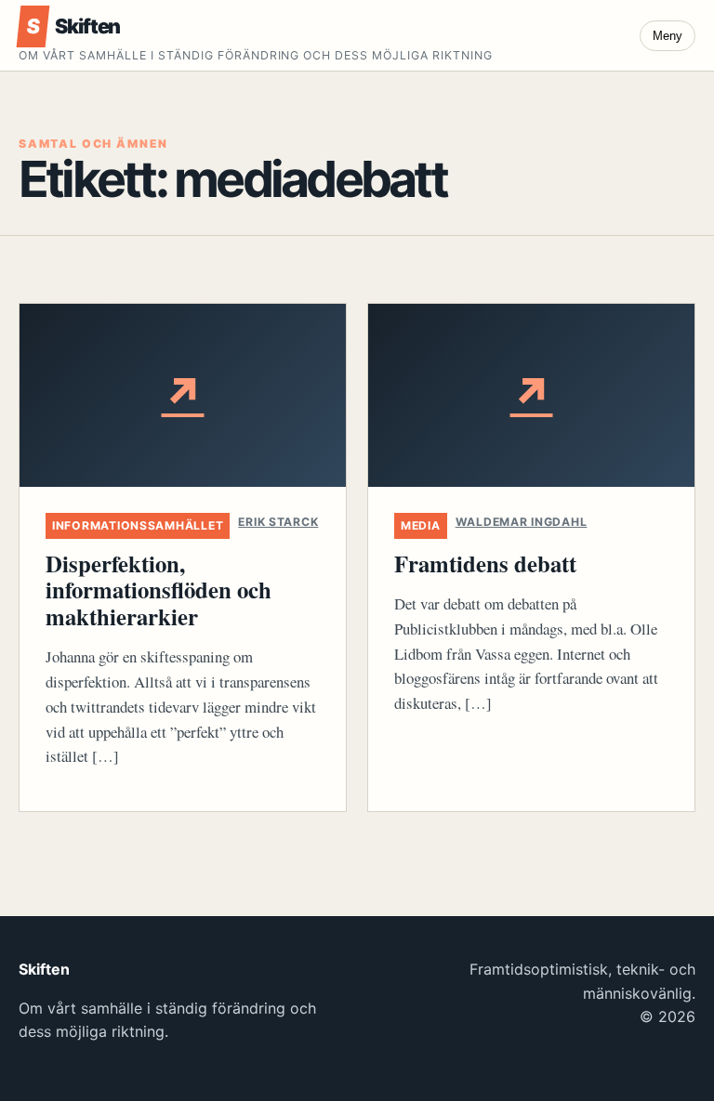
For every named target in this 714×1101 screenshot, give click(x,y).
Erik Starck (278, 522)
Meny (667, 36)
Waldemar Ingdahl (522, 522)
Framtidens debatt (485, 563)
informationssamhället (137, 525)
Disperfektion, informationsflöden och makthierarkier (158, 589)
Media (421, 525)
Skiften (73, 26)
